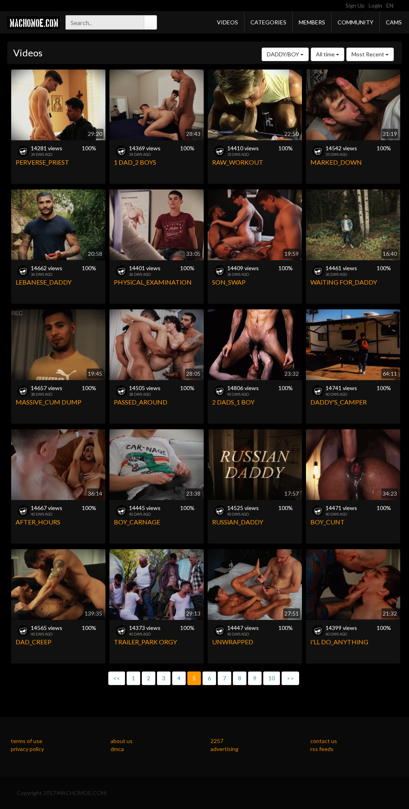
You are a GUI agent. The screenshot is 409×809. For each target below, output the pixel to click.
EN (390, 5)
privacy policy (27, 748)
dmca (117, 748)
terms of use (26, 740)
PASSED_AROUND (140, 402)
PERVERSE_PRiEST (42, 162)
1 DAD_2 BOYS (135, 162)
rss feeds (322, 748)
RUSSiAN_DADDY (237, 522)
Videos (227, 22)
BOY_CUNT (327, 522)
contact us (323, 740)
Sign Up (355, 5)
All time (326, 54)
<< (116, 678)
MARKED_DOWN (336, 162)
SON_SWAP (229, 282)
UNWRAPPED (232, 642)
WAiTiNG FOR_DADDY (343, 282)
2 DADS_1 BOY (233, 402)
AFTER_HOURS (38, 522)
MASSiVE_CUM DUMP (48, 402)
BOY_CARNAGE (137, 522)
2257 (216, 740)
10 (271, 678)
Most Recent (368, 54)
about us (122, 740)
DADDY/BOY (283, 54)
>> (290, 678)
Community (355, 22)
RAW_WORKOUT (237, 162)
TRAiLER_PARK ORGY (145, 642)
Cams (394, 22)
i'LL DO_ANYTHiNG (339, 642)
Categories (268, 22)
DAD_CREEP (34, 642)
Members (312, 22)
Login (375, 5)
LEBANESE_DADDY (43, 282)
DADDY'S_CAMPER (338, 402)
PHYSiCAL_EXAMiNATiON (153, 282)
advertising (224, 748)
